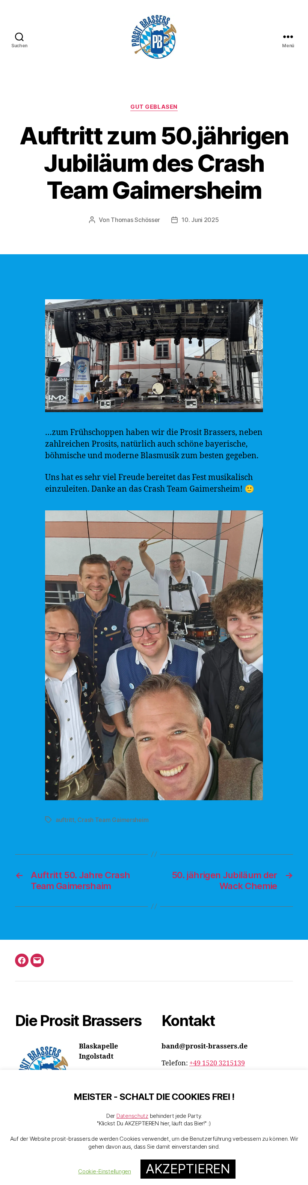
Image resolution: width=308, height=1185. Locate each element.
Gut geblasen (154, 107)
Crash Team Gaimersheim (112, 820)
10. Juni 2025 (200, 220)
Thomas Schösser (135, 220)
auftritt (65, 820)
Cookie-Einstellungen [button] (104, 1171)
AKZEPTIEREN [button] (188, 1168)
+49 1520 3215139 (217, 1063)
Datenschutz (132, 1115)
